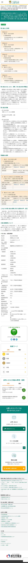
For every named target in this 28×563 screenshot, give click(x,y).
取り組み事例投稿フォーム (7, 508)
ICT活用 (3, 24)
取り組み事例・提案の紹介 (11, 5)
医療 (6, 372)
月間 (8, 349)
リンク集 (3, 534)
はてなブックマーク (16, 339)
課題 (6, 367)
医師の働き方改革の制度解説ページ (9, 524)
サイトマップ (4, 539)
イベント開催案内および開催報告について (10, 523)
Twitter (11, 339)
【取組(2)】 (22, 167)
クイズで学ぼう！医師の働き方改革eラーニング (12, 487)
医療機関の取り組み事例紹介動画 (9, 506)
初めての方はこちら (6, 499)
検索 (24, 447)
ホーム (2, 5)
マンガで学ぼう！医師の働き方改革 (9, 485)
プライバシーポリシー (6, 543)
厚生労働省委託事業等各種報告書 (9, 526)
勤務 (6, 358)
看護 (6, 354)
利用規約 (3, 541)
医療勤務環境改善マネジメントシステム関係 (11, 516)
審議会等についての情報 (7, 519)
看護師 (6, 363)
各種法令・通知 (5, 517)
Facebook (14, 339)
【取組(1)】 (16, 167)
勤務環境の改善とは (6, 497)
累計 (20, 349)
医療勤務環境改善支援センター (8, 536)
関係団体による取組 (6, 521)
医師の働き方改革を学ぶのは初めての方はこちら (12, 480)
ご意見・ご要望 (5, 545)
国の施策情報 (4, 514)
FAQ (3, 533)
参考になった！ (14, 332)
